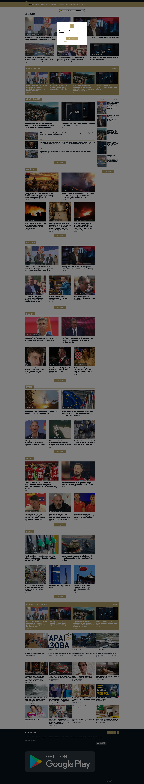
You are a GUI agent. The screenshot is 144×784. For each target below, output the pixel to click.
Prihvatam (72, 38)
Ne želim (65, 41)
